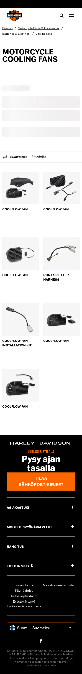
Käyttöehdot (24, 590)
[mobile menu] (70, 15)
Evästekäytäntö (24, 601)
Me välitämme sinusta (58, 585)
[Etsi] (61, 15)
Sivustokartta (24, 585)
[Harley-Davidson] (41, 443)
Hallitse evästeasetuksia (24, 606)
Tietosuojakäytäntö (24, 596)
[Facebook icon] (41, 641)
